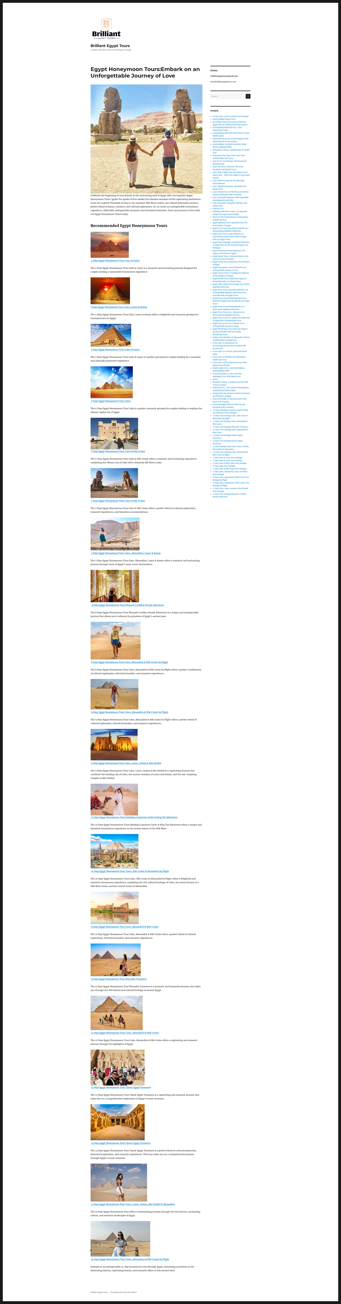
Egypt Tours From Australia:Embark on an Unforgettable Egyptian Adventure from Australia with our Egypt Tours (230, 293)
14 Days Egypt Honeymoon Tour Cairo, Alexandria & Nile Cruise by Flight (130, 1259)
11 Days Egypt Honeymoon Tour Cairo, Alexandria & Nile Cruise (125, 926)
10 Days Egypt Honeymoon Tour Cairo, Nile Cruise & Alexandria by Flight (130, 871)
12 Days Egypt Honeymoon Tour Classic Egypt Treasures (121, 1087)
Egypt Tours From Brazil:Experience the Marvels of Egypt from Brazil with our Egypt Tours (231, 301)
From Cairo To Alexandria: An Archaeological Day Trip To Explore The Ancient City (229, 346)
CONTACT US (218, 209)
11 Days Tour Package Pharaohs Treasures (230, 427)
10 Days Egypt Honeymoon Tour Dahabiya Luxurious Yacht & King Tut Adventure (134, 817)
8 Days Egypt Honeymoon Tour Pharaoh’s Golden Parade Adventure (127, 605)
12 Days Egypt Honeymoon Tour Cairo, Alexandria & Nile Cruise (125, 1032)
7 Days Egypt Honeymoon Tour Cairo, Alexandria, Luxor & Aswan (126, 553)
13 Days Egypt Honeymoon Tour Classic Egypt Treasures (121, 1143)
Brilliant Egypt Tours (110, 45)
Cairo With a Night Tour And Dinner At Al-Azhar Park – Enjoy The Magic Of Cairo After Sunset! (231, 175)
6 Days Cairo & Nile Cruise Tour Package (230, 463)
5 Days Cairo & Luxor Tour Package (228, 460)
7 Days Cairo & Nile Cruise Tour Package (229, 469)
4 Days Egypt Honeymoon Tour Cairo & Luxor (115, 260)
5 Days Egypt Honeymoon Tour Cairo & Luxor (116, 349)
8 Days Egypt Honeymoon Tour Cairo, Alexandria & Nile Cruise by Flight (129, 662)
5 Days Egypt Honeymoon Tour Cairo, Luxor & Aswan (119, 307)
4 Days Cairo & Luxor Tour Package (227, 458)
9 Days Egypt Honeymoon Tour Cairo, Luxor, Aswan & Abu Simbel (126, 763)
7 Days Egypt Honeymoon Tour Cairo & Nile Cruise (118, 500)
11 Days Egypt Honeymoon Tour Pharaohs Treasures (119, 979)
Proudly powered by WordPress (124, 1292)
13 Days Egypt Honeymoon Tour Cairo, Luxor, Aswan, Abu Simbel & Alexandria (133, 1204)
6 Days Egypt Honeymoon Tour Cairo (111, 401)
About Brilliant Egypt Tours (224, 119)
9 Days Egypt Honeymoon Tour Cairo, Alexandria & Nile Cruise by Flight (129, 712)
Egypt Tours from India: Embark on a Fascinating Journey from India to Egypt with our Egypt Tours (229, 237)
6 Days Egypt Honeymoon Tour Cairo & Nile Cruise (118, 451)
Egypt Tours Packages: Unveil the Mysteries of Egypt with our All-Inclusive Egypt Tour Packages (231, 245)
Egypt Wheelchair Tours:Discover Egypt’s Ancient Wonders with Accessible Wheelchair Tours (230, 332)
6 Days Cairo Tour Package (224, 466)
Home (215, 379)
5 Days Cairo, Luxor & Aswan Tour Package (231, 116)
